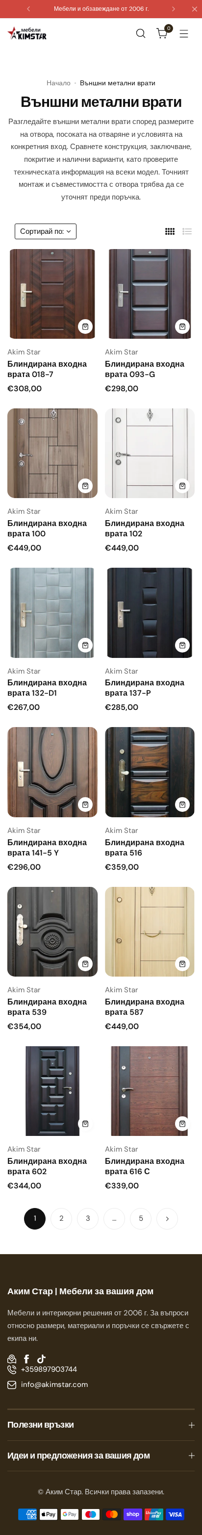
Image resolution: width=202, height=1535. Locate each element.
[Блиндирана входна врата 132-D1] (52, 613)
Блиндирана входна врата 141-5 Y (47, 847)
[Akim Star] (27, 32)
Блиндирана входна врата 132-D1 (47, 688)
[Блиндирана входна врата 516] (150, 772)
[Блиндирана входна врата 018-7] (52, 294)
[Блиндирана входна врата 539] (52, 932)
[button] (28, 8)
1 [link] (35, 1218)
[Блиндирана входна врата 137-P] (150, 613)
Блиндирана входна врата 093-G (144, 369)
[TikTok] (41, 1359)
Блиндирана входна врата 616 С (144, 1166)
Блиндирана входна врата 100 (47, 528)
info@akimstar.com (54, 1384)
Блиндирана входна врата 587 (144, 1007)
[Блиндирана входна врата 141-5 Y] (52, 772)
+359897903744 (49, 1369)
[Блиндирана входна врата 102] (150, 453)
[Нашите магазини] (11, 1359)
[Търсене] (141, 33)
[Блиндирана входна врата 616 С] (150, 1091)
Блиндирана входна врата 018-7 (47, 369)
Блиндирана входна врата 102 (144, 528)
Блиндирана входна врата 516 (144, 847)
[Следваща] (167, 1219)
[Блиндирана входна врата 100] (52, 453)
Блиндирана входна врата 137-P (144, 688)
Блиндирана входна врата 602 (47, 1166)
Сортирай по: (42, 231)
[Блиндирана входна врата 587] (150, 932)
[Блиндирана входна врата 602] (52, 1091)
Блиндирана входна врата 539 (47, 1007)
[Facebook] (26, 1359)
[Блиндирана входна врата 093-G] (150, 294)
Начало (59, 82)
